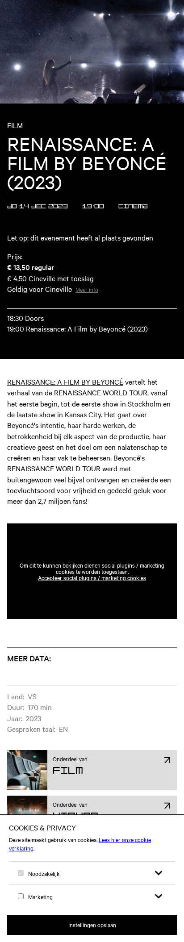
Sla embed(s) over (133, 501)
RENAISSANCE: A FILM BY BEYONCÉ (65, 381)
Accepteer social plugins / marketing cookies (92, 577)
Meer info (86, 289)
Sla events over (63, 646)
